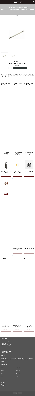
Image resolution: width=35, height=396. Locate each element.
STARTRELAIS (7, 359)
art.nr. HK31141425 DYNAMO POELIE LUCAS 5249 (17, 326)
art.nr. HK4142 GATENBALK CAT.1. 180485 (6, 153)
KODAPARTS (17, 2)
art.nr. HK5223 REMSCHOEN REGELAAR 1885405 (29, 153)
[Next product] (16, 12)
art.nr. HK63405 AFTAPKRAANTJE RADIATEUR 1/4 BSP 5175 (29, 326)
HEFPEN (11, 358)
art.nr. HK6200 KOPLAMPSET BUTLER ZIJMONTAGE (6, 190)
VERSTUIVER (26, 359)
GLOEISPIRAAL (7, 358)
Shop (7, 9)
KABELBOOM (15, 358)
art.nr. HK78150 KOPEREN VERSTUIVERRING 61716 (17, 172)
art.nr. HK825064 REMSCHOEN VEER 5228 (6, 172)
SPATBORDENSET (30, 358)
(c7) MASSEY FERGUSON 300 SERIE (17, 9)
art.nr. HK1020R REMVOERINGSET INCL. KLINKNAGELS (5, 326)
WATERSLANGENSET (4, 361)
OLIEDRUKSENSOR (20, 358)
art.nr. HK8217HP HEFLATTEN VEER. (17, 249)
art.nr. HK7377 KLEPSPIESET (29, 171)
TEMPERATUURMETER (13, 359)
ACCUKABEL (2, 358)
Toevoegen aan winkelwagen (20, 67)
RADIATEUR (25, 358)
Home (2, 9)
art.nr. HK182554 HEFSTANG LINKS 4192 (17, 153)
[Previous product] (18, 12)
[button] (3, 2)
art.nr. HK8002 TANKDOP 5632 (29, 248)
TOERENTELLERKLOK (20, 359)
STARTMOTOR (3, 359)
